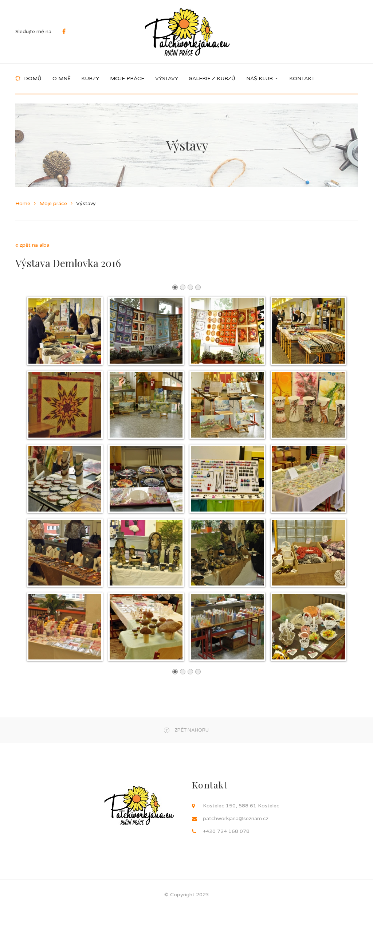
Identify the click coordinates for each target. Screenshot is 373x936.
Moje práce (53, 203)
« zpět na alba (32, 245)
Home (22, 203)
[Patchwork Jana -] (187, 31)
